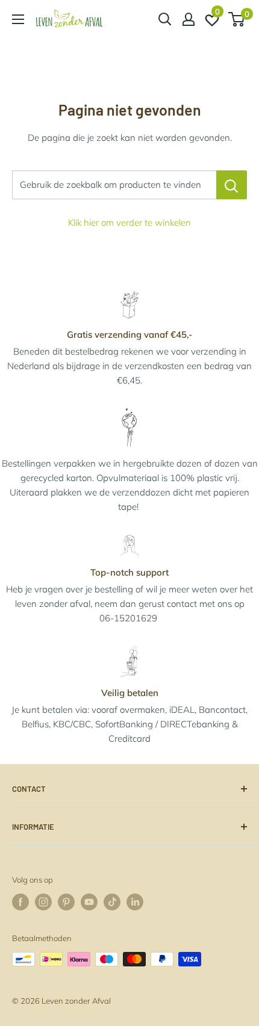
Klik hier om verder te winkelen (129, 222)
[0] (237, 19)
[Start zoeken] (165, 19)
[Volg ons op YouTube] (89, 902)
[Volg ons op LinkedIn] (134, 902)
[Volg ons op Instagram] (43, 902)
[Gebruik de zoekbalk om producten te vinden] (231, 184)
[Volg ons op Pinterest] (66, 902)
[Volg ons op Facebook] (20, 902)
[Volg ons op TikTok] (112, 902)
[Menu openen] (18, 19)
